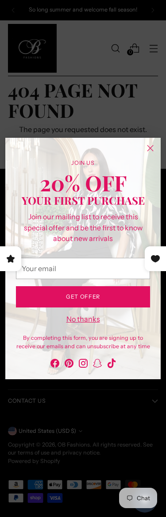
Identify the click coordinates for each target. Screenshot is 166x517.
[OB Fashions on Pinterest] (69, 364)
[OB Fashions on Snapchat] (97, 364)
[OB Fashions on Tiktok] (111, 364)
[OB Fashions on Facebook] (55, 364)
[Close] (150, 148)
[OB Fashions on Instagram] (83, 364)
